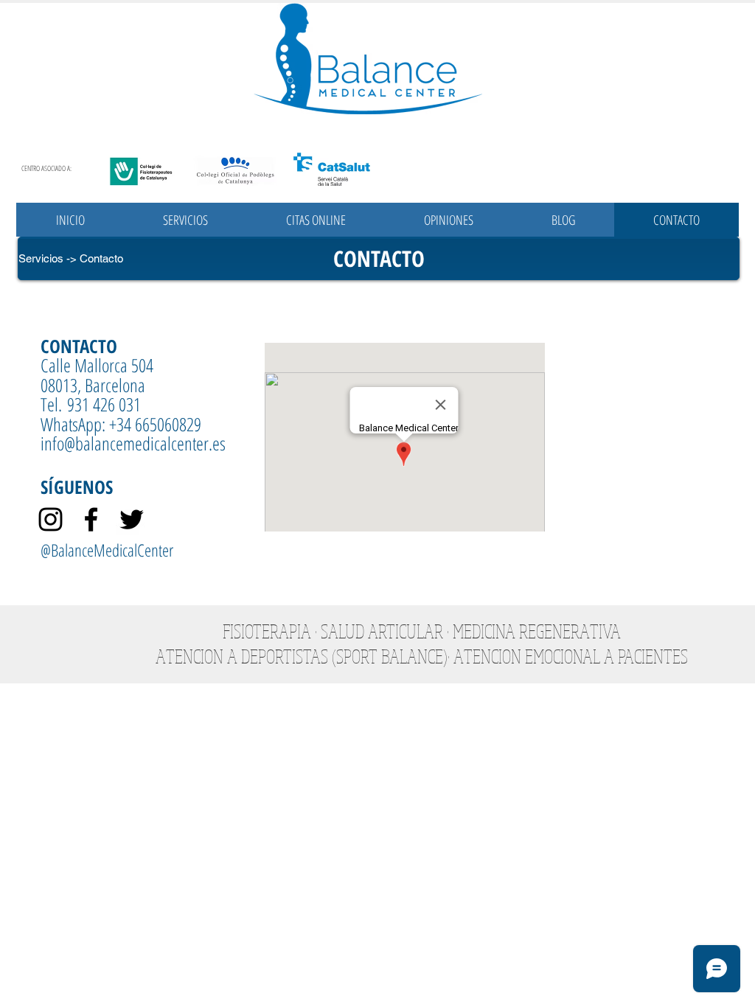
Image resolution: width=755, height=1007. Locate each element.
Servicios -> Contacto (70, 258)
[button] (185, 220)
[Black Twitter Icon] (131, 519)
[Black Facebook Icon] (91, 519)
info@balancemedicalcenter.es (133, 443)
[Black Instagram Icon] (50, 519)
